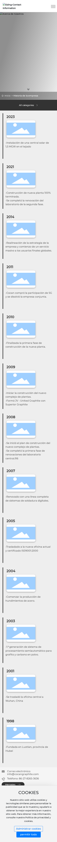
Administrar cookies (28, 828)
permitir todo (28, 834)
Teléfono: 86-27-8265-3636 (23, 778)
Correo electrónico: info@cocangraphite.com (23, 773)
